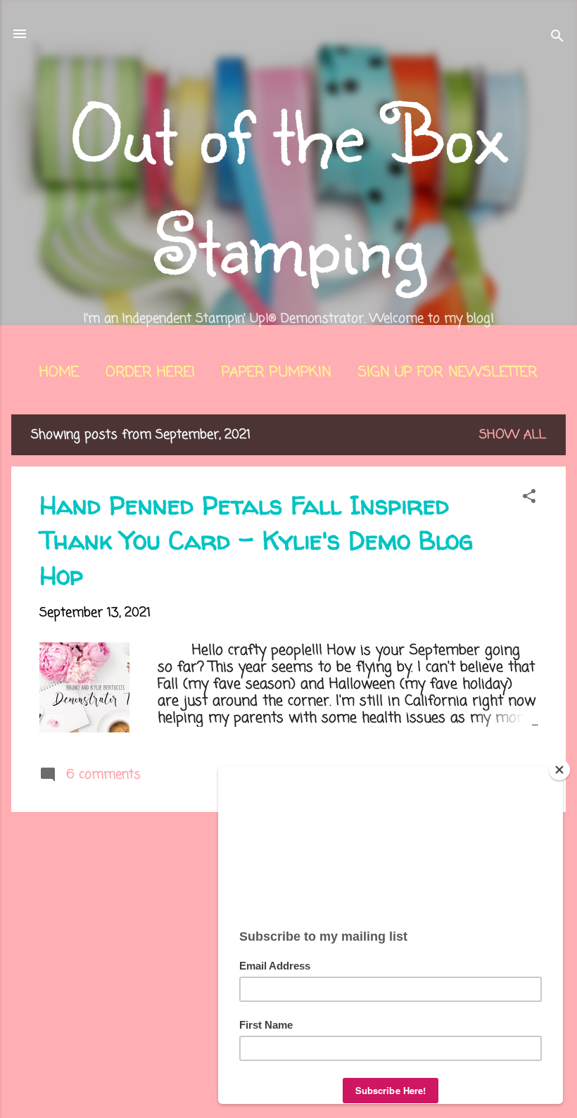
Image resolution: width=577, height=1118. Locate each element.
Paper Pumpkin (276, 372)
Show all (512, 435)
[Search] (557, 38)
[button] (529, 498)
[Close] (559, 769)
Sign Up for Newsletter (448, 372)
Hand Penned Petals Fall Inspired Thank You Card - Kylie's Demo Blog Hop (256, 540)
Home (59, 372)
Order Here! (150, 372)
